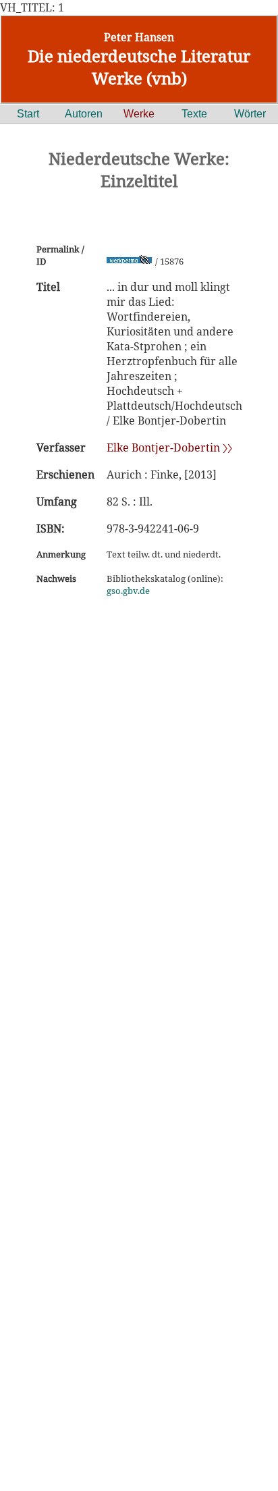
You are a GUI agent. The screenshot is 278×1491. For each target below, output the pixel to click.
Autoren (84, 113)
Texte (194, 113)
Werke (139, 113)
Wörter (250, 113)
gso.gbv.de (128, 591)
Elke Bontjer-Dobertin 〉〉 (169, 447)
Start (28, 113)
